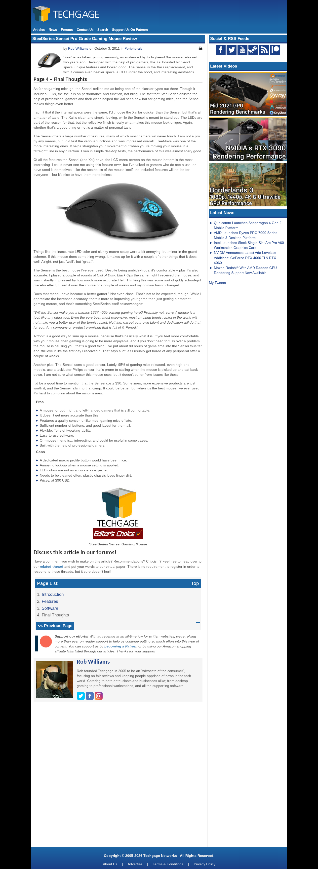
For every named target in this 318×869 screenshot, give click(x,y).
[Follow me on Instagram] (99, 699)
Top (195, 583)
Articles (39, 30)
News (53, 30)
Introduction (53, 594)
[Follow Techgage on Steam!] (253, 50)
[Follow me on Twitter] (81, 699)
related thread (51, 566)
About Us (110, 864)
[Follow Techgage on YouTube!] (242, 50)
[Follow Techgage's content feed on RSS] (264, 50)
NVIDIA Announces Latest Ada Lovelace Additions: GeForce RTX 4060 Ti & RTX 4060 (245, 257)
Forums (67, 30)
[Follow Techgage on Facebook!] (221, 50)
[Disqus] (118, 776)
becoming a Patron (120, 646)
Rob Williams (78, 48)
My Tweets (217, 283)
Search (102, 30)
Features (50, 601)
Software (50, 608)
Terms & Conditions (168, 864)
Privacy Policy (204, 864)
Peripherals (133, 48)
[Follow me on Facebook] (90, 699)
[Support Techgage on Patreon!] (275, 53)
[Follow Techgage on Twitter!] (232, 50)
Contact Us (85, 30)
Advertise (135, 864)
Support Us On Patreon (130, 30)
